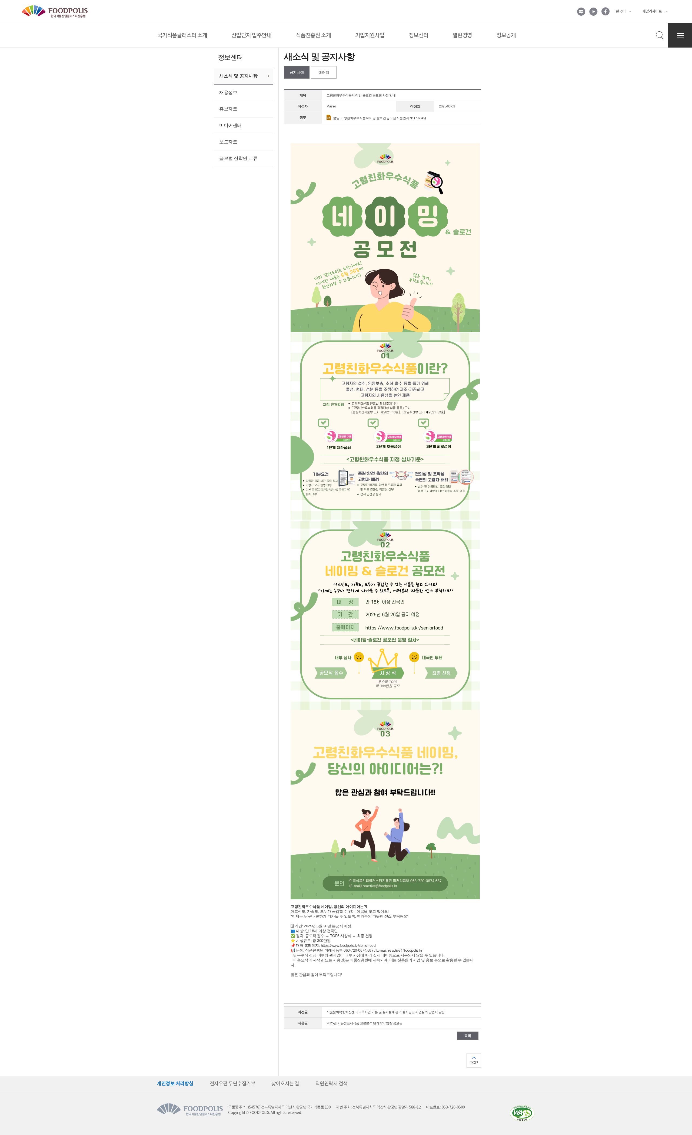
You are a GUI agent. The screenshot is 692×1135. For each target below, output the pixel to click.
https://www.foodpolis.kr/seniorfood (348, 945)
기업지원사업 (369, 35)
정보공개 (506, 35)
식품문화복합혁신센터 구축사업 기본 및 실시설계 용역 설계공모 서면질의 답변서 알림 (386, 1012)
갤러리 (323, 72)
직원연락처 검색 (331, 1083)
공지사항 (297, 72)
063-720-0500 (453, 1107)
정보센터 (418, 35)
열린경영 (462, 35)
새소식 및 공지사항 (238, 76)
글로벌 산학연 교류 (238, 158)
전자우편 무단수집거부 (232, 1083)
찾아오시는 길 (285, 1083)
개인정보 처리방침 (175, 1083)
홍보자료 (228, 109)
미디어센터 (230, 125)
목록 (467, 1035)
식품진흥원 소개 (313, 35)
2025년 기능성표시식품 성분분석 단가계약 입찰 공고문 (364, 1023)
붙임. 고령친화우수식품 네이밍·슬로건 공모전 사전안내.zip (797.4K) (379, 118)
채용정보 (228, 92)
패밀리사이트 (652, 11)
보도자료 (228, 141)
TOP (474, 1062)
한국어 (621, 11)
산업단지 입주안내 (251, 35)
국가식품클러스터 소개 (182, 35)
